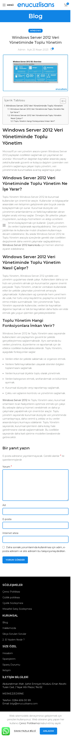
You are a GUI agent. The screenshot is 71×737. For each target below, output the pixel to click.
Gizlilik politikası (11, 597)
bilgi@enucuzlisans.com (24, 703)
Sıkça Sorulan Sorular (14, 633)
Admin (21, 49)
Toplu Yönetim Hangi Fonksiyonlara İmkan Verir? (34, 121)
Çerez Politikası (11, 591)
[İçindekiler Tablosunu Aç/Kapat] (61, 101)
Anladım (48, 731)
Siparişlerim (9, 658)
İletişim (6, 670)
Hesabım (7, 653)
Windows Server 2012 (14, 400)
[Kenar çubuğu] (4, 225)
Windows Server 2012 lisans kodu (21, 245)
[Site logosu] (36, 4)
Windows (35, 30)
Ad (4, 505)
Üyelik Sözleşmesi (12, 603)
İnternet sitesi (10, 533)
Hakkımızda (9, 628)
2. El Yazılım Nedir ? (13, 639)
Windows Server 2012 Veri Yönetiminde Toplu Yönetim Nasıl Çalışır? (36, 116)
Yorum (7, 466)
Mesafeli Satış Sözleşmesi (17, 608)
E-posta (6, 519)
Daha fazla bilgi (25, 731)
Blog (5, 622)
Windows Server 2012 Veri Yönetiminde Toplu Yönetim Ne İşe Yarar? (37, 110)
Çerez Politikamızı (29, 723)
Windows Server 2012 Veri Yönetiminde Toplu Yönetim (34, 105)
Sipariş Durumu (11, 664)
